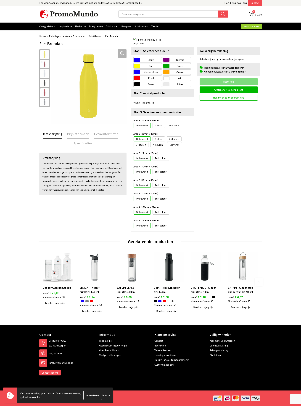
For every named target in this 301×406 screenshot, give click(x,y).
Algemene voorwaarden (222, 340)
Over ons (242, 2)
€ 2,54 (87, 297)
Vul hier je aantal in (143, 102)
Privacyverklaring (219, 350)
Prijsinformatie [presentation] (78, 134)
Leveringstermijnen (165, 355)
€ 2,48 (198, 297)
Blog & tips (230, 2)
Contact (255, 2)
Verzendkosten (162, 350)
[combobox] (168, 14)
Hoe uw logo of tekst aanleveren (171, 359)
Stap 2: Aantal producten (149, 93)
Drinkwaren (79, 36)
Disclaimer (215, 355)
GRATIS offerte (251, 26)
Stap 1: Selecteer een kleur (151, 51)
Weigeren (106, 395)
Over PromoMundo (109, 350)
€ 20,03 (51, 293)
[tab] (52, 134)
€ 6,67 (235, 297)
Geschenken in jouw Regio (113, 345)
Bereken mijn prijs (55, 302)
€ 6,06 (124, 297)
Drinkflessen (95, 36)
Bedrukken (160, 345)
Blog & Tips (105, 340)
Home (42, 36)
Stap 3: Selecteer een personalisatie (157, 112)
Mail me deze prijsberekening (228, 97)
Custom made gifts (164, 364)
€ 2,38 (161, 297)
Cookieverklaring (219, 345)
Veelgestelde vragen (110, 355)
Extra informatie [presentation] (106, 134)
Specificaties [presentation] (83, 143)
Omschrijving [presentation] (52, 134)
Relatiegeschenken (59, 36)
